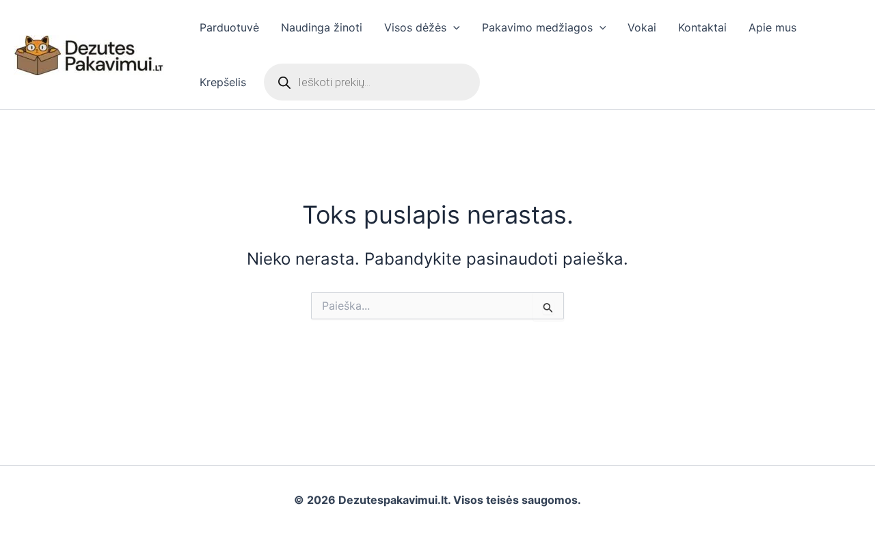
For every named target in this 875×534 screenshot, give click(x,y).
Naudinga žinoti (321, 27)
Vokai (642, 27)
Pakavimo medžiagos (537, 27)
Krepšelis (223, 82)
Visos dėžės (415, 27)
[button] (453, 27)
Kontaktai (702, 27)
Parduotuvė (229, 27)
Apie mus (772, 27)
